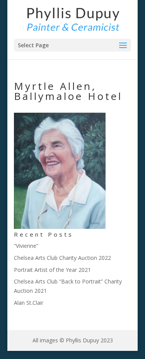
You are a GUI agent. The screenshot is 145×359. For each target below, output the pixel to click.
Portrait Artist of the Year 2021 (52, 269)
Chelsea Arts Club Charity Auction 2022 (62, 257)
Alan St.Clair (28, 302)
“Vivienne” (26, 245)
